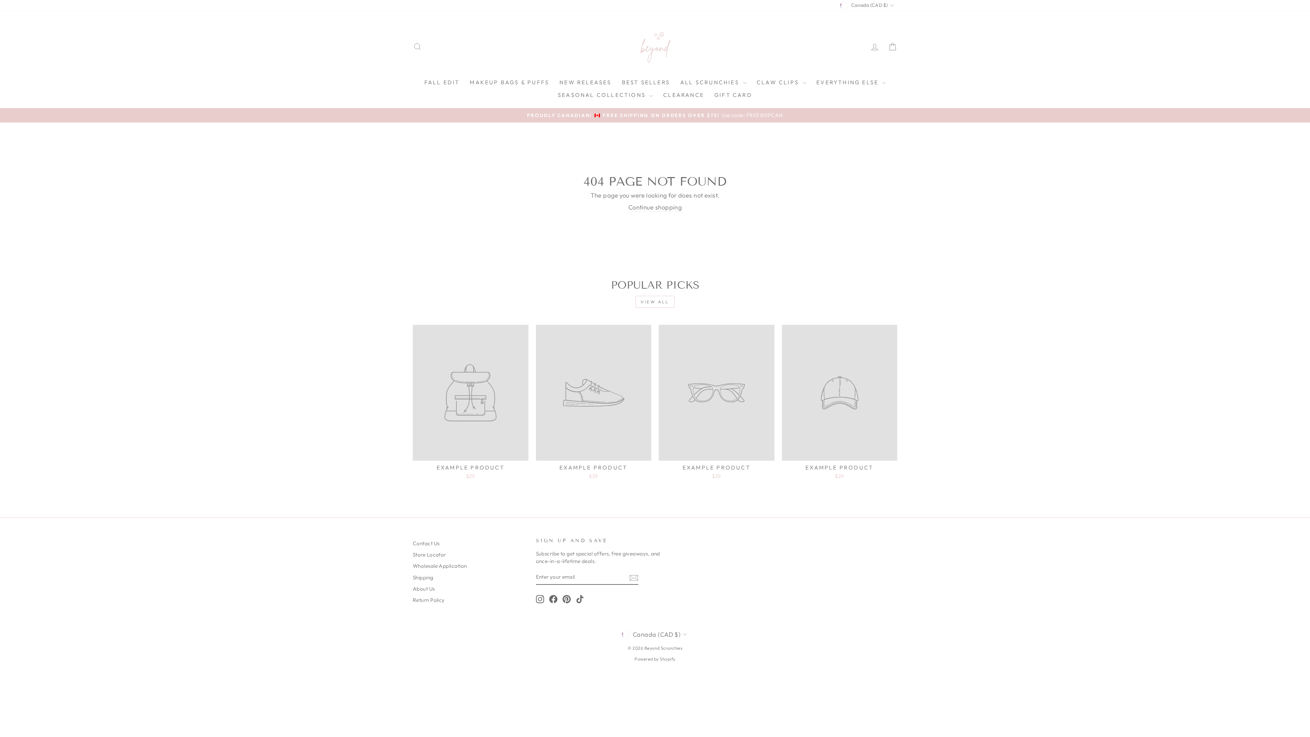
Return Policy (429, 600)
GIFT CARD (733, 94)
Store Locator (429, 554)
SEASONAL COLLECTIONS (603, 94)
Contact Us (426, 543)
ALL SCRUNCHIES (710, 82)
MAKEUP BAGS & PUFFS (509, 82)
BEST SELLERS (646, 82)
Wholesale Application (440, 566)
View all (655, 301)
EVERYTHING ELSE (848, 82)
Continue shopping (655, 207)
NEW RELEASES (585, 82)
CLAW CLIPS (779, 82)
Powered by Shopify (655, 659)
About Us (424, 589)
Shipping (423, 577)
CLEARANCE (683, 94)
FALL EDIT (442, 82)
